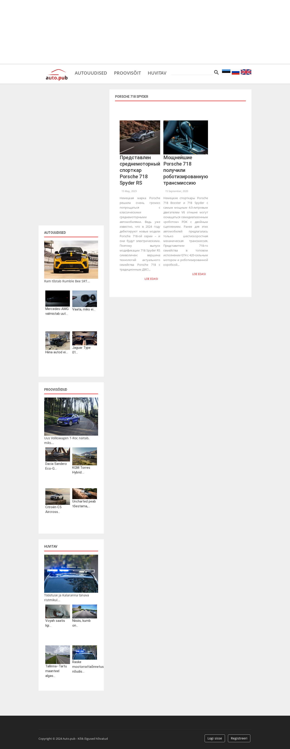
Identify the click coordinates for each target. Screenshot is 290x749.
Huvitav (157, 72)
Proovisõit (127, 72)
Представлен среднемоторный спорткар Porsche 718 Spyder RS (140, 170)
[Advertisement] (145, 31)
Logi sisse (215, 738)
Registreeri (239, 738)
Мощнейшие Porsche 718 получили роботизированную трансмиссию (185, 170)
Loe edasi (151, 279)
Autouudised (91, 72)
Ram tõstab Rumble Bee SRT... (67, 281)
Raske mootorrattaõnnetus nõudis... (84, 666)
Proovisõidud (55, 389)
